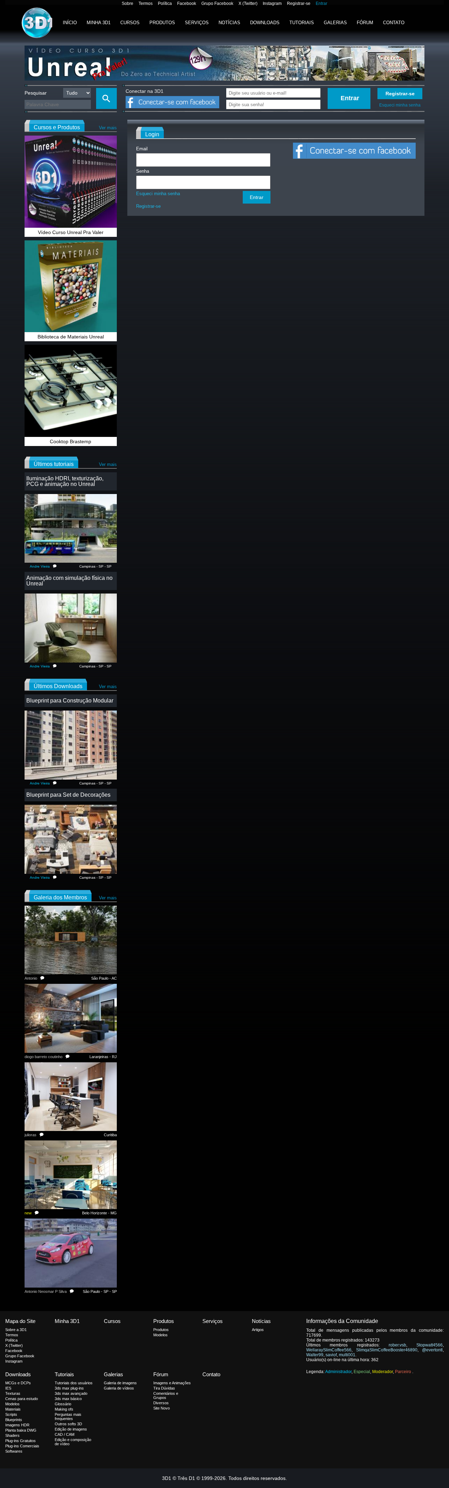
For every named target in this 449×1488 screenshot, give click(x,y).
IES (8, 1388)
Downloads (265, 22)
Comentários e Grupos (165, 1395)
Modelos (160, 1335)
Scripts (11, 1414)
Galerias (335, 22)
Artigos (258, 1330)
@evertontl (432, 1350)
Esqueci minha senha (400, 105)
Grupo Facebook (217, 3)
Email (142, 148)
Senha (142, 171)
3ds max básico (68, 1399)
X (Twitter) (248, 3)
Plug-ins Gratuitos (20, 1441)
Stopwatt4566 (429, 1345)
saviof (331, 1354)
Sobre (127, 3)
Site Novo (161, 1408)
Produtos (162, 22)
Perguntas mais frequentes (68, 1416)
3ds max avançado (71, 1393)
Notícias (229, 22)
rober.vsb (397, 1345)
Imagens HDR (17, 1425)
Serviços (197, 22)
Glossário (63, 1404)
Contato (393, 22)
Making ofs (64, 1409)
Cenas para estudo (21, 1399)
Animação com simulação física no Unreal (69, 581)
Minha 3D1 (98, 22)
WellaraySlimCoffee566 (328, 1350)
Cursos (130, 22)
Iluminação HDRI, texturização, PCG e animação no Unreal (64, 481)
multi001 (347, 1354)
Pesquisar (36, 93)
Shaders (12, 1435)
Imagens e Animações (172, 1383)
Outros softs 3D (68, 1424)
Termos (146, 3)
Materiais (13, 1409)
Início (70, 22)
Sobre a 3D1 (16, 1330)
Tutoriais (301, 22)
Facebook (186, 3)
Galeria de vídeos (119, 1388)
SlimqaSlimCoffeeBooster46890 (386, 1350)
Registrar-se (298, 3)
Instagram (272, 3)
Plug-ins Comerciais (22, 1446)
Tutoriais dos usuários (74, 1383)
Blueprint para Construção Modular (69, 701)
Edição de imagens (71, 1429)
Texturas (12, 1393)
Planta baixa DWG (20, 1430)
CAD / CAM (64, 1434)
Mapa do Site (20, 1321)
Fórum (365, 22)
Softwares (13, 1451)
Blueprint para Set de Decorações (68, 795)
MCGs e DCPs (18, 1383)
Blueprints (13, 1420)
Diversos (161, 1403)
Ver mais (108, 127)
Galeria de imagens (120, 1383)
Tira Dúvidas (164, 1388)
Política (165, 3)
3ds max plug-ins (69, 1388)
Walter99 (314, 1354)
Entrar (321, 3)
